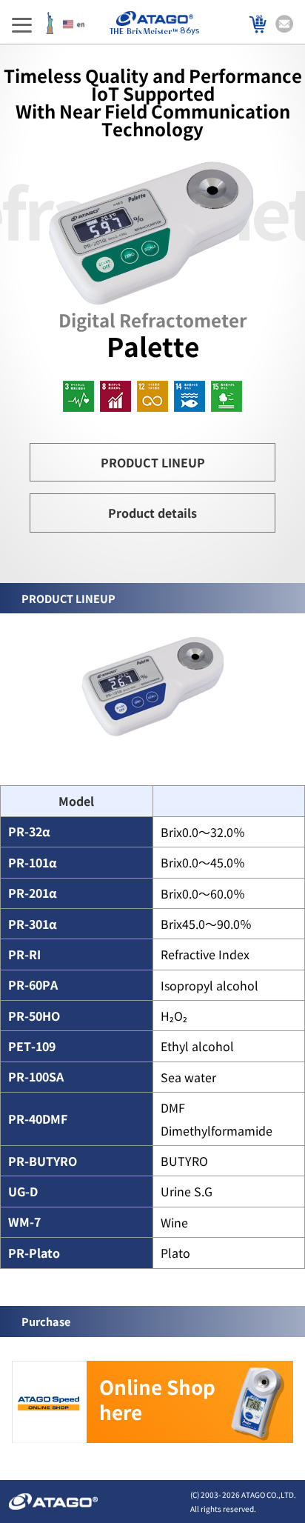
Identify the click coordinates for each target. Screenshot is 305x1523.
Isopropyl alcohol (209, 985)
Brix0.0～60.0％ (203, 893)
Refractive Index (205, 954)
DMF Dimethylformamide (216, 1119)
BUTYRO (184, 1161)
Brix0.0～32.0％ (203, 832)
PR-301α (32, 924)
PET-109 (32, 1046)
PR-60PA (33, 985)
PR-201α (32, 893)
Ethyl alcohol (197, 1046)
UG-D (23, 1191)
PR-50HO (34, 1016)
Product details (152, 512)
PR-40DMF (37, 1119)
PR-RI (24, 954)
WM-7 (24, 1222)
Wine (174, 1222)
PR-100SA (36, 1077)
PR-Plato (34, 1253)
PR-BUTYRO (42, 1161)
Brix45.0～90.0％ (206, 924)
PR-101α (32, 863)
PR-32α (29, 831)
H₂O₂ (174, 1015)
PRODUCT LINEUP (153, 462)
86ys (189, 31)
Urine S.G (186, 1191)
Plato (175, 1253)
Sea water (188, 1077)
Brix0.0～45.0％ (203, 862)
